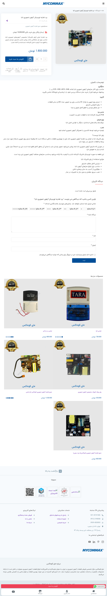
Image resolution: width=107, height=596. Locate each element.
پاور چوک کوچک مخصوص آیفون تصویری (89, 392)
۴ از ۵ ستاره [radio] (40, 209)
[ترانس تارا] (78, 303)
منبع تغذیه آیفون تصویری (33, 26)
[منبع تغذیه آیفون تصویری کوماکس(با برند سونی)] (78, 425)
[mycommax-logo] (53, 1)
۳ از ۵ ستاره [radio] (57, 209)
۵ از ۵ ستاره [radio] (23, 209)
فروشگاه (97, 11)
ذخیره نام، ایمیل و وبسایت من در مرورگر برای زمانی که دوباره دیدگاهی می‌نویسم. (66, 255)
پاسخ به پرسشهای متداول (58, 515)
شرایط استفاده (61, 519)
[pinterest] (98, 542)
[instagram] (103, 542)
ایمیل (93, 245)
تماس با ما (28, 519)
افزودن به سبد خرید (16, 59)
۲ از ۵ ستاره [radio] (74, 209)
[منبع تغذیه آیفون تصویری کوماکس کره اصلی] (29, 364)
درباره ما (29, 523)
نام (94, 236)
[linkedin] (94, 542)
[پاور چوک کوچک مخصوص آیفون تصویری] (78, 364)
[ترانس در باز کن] (29, 303)
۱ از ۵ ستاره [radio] (91, 209)
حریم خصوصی (61, 523)
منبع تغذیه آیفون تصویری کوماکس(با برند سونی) (87, 453)
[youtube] (89, 542)
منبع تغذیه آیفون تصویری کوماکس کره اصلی (39, 392)
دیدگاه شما (91, 215)
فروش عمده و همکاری (25, 515)
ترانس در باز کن (47, 331)
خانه (102, 11)
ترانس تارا (98, 331)
